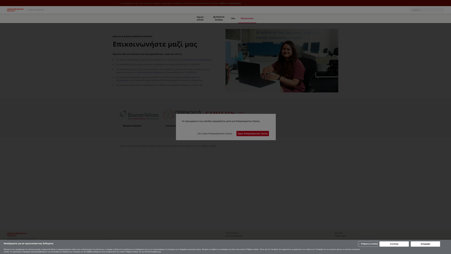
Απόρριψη (425, 244)
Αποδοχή (394, 244)
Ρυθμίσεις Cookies (369, 244)
